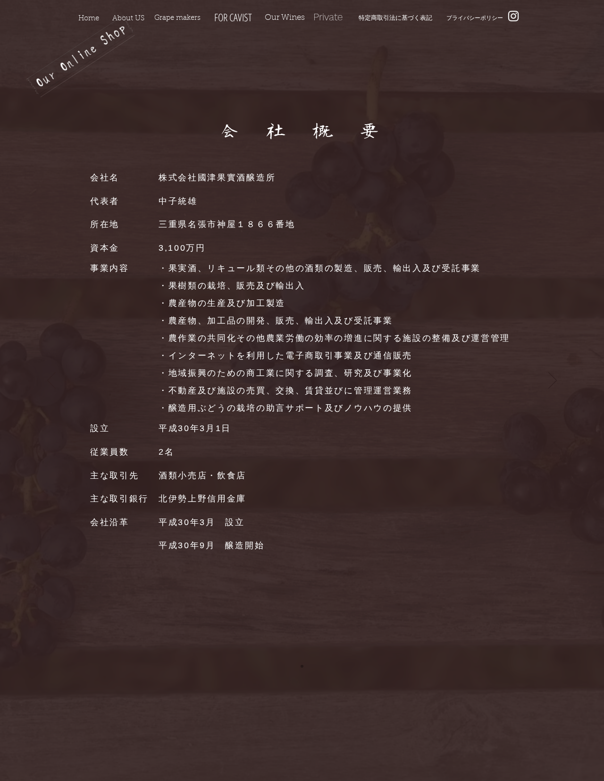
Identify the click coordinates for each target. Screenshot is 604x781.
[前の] (51, 381)
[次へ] (552, 381)
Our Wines (285, 18)
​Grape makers (177, 18)
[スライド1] (302, 666)
